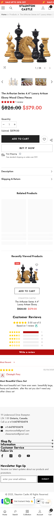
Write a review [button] (27, 352)
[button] (44, 68)
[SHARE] (50, 140)
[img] (6, 370)
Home (3, 14)
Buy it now (27, 148)
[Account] (43, 7)
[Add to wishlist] (37, 265)
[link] (44, 139)
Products (13, 14)
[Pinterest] (19, 455)
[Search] (11, 8)
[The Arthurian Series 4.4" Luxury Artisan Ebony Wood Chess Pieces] (27, 274)
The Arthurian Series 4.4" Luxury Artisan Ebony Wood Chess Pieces (27, 303)
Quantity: (6, 119)
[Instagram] (11, 455)
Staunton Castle (27, 298)
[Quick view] (37, 270)
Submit (45, 479)
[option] (27, 45)
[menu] (3, 8)
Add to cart (20, 138)
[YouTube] (28, 455)
